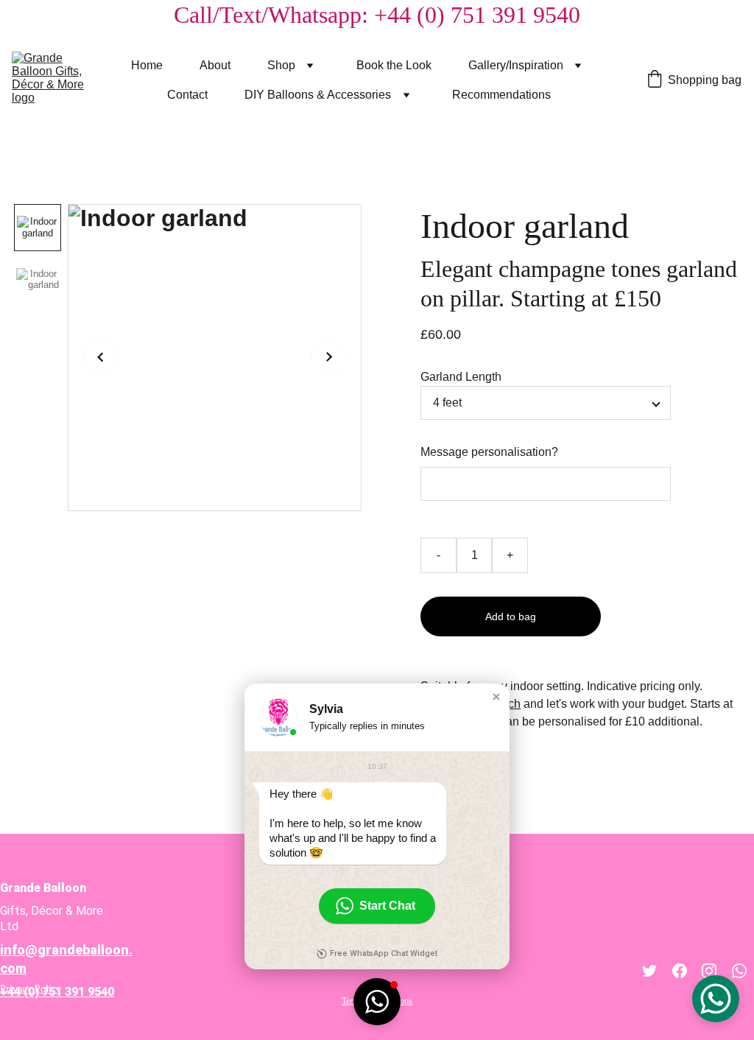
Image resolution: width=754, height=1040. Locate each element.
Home (147, 65)
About (215, 65)
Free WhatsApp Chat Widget (383, 953)
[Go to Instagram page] (709, 970)
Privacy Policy (30, 988)
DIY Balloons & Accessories (317, 94)
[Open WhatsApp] (715, 998)
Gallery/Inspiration (515, 65)
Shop (281, 65)
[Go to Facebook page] (679, 970)
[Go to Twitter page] (649, 970)
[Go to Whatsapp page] (739, 970)
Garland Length (460, 376)
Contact (187, 94)
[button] (496, 696)
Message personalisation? (489, 452)
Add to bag (510, 616)
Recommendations (501, 94)
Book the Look (393, 65)
